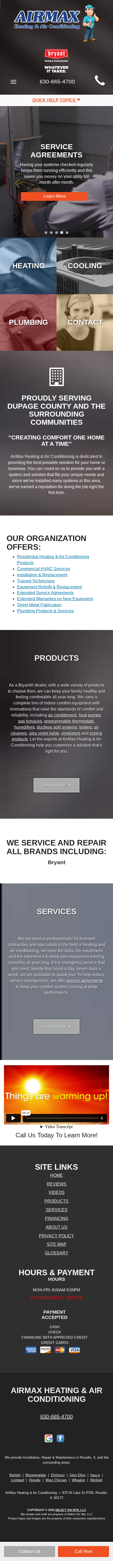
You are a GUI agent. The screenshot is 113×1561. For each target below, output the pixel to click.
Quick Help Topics (54, 100)
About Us (57, 1227)
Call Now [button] (83, 1551)
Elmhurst (58, 1475)
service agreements (84, 980)
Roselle (34, 1480)
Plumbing (28, 322)
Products (56, 1201)
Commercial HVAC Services (43, 569)
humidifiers (24, 727)
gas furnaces (30, 721)
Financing (56, 1218)
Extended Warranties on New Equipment (55, 599)
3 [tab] (57, 234)
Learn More (54, 196)
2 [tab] (52, 234)
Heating (28, 266)
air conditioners (62, 715)
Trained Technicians (36, 581)
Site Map (56, 1244)
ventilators (70, 733)
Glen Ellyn (77, 1475)
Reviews (56, 1184)
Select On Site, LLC (70, 1510)
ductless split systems (57, 727)
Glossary (56, 1253)
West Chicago (56, 1480)
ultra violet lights (44, 733)
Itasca (95, 1475)
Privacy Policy (56, 1236)
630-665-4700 (56, 1416)
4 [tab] (63, 234)
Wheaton (78, 1480)
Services (57, 1210)
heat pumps (90, 715)
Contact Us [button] (30, 1551)
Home (56, 1175)
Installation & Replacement (42, 575)
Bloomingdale (35, 1475)
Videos (57, 1192)
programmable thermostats (69, 721)
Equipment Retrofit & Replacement (49, 587)
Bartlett (14, 1475)
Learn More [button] (54, 785)
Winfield (96, 1480)
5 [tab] (68, 234)
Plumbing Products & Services (45, 611)
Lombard (17, 1480)
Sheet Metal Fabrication (39, 605)
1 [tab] (47, 234)
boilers (85, 727)
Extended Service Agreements (45, 593)
